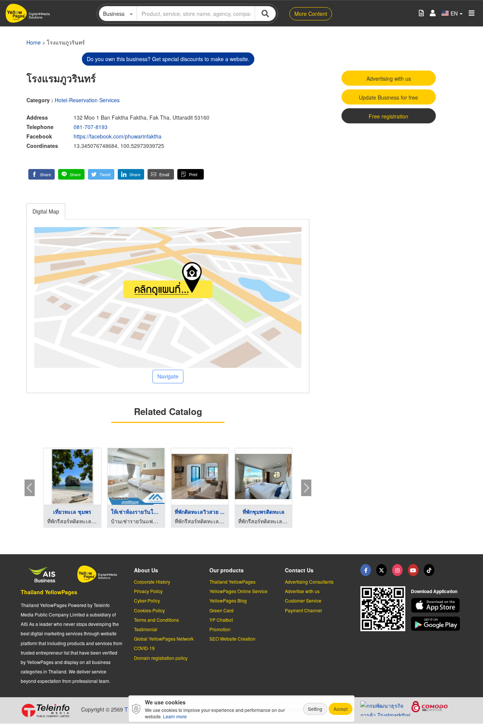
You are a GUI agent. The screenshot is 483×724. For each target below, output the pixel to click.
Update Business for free (388, 97)
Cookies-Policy (149, 610)
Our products (226, 570)
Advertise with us (302, 591)
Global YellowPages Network (164, 638)
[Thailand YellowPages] (381, 570)
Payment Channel (303, 610)
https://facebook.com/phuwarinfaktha (118, 136)
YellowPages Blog (228, 600)
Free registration (388, 116)
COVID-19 (144, 648)
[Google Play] (436, 623)
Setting (315, 709)
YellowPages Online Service (238, 591)
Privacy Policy (148, 591)
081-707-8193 (91, 127)
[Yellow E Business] (365, 570)
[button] (41, 174)
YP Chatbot (221, 619)
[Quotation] (421, 13)
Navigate (167, 376)
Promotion (220, 629)
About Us (146, 570)
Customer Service (303, 600)
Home (33, 42)
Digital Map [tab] (45, 211)
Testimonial (145, 629)
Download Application (434, 591)
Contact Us (299, 570)
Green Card (221, 610)
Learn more (175, 716)
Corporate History (152, 581)
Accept (341, 709)
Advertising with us (388, 78)
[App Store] (436, 605)
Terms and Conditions (156, 619)
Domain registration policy (161, 658)
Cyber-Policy (147, 600)
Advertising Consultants (309, 581)
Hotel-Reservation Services (87, 100)
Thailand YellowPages (49, 592)
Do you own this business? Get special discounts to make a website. (168, 59)
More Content (310, 13)
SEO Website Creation (232, 638)
